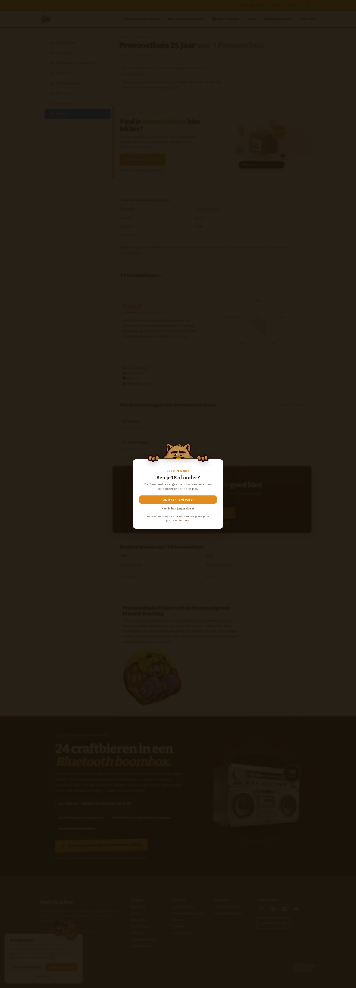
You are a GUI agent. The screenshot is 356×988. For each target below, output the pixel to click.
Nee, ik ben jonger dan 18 (178, 508)
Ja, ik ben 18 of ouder (178, 499)
